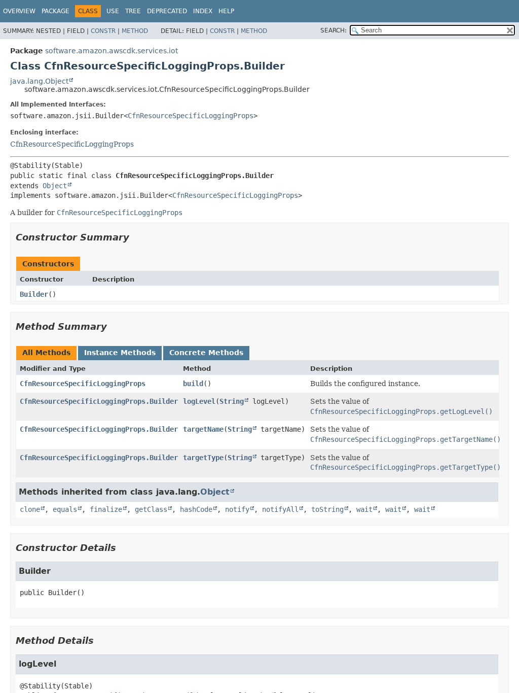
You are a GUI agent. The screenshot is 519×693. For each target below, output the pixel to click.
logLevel (199, 401)
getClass (151, 509)
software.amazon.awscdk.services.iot (111, 51)
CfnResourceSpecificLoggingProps (190, 116)
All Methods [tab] (46, 353)
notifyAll (280, 509)
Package (55, 11)
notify (237, 509)
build (193, 383)
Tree (133, 11)
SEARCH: (333, 30)
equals (65, 509)
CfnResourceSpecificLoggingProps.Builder (99, 401)
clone (30, 509)
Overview (19, 11)
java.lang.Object (39, 81)
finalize (106, 509)
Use (112, 11)
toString (327, 509)
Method (135, 30)
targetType (203, 458)
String (231, 401)
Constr (103, 30)
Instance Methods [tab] (120, 353)
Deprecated (167, 11)
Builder (34, 294)
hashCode (196, 509)
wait (364, 509)
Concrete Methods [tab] (206, 353)
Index (202, 11)
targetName (203, 429)
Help (226, 11)
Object (55, 186)
